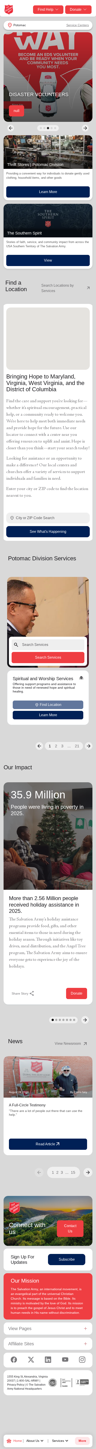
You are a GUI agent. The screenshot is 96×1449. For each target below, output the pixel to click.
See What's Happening (48, 531)
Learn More (48, 192)
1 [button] (50, 746)
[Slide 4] (51, 128)
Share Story (23, 993)
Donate (75, 9)
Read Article (48, 1144)
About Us (35, 1441)
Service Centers (77, 25)
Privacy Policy (15, 1384)
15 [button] (73, 1172)
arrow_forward (88, 1172)
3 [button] (62, 746)
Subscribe (67, 1259)
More (82, 1441)
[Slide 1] (41, 128)
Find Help (45, 9)
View (48, 260)
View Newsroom (71, 1043)
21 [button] (77, 746)
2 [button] (56, 746)
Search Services (48, 657)
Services (60, 1441)
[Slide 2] (44, 128)
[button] (39, 746)
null (16, 111)
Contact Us (70, 1228)
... (69, 746)
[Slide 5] (55, 128)
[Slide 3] (48, 128)
